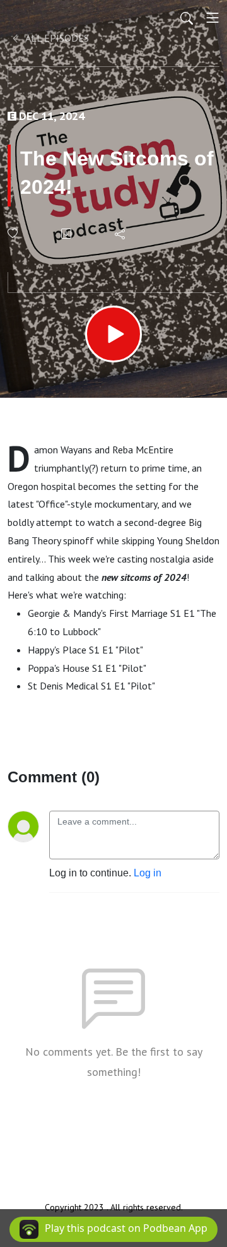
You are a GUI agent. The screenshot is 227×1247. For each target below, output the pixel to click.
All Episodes (56, 38)
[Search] (186, 17)
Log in (147, 873)
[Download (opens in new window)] (67, 233)
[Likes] (13, 233)
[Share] (121, 234)
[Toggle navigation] (212, 18)
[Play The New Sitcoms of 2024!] (113, 334)
